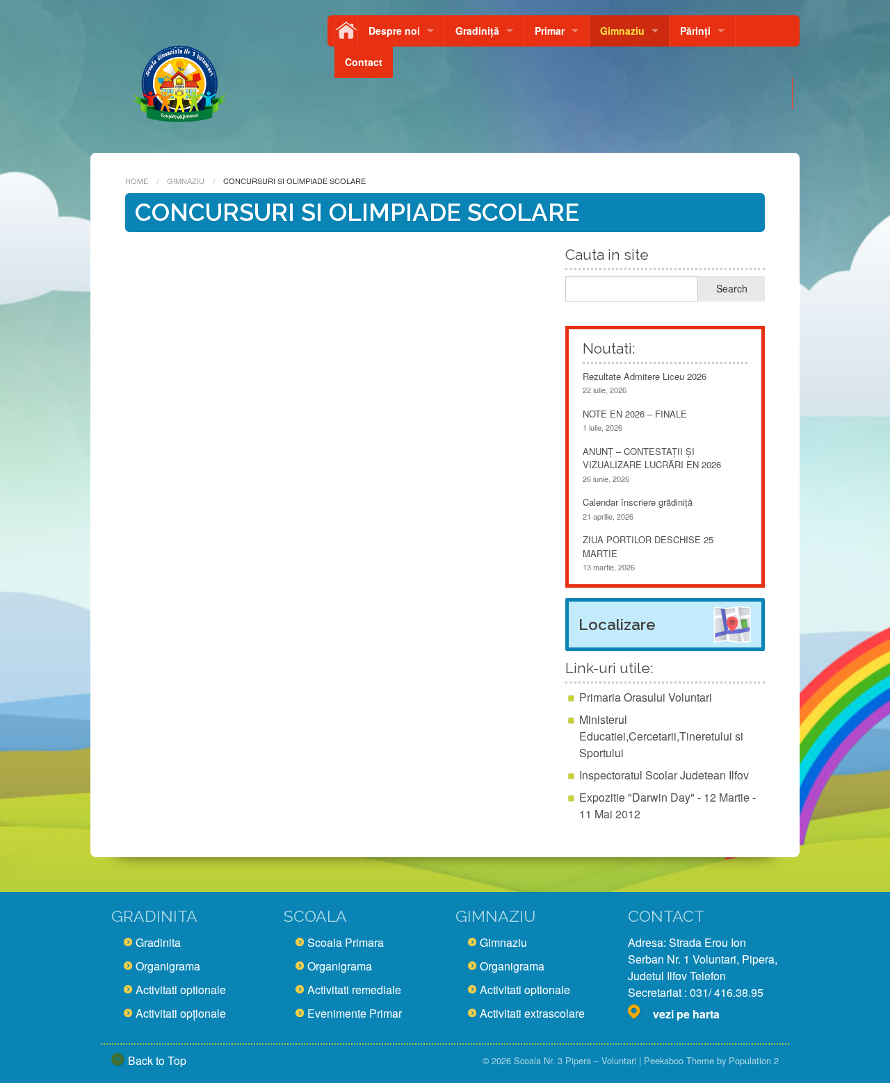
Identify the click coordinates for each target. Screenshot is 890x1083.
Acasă (346, 31)
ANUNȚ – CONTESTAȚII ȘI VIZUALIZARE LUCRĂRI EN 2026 (652, 458)
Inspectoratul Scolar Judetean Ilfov (664, 775)
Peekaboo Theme (679, 1060)
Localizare (617, 624)
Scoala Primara (345, 942)
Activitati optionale (181, 990)
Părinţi (695, 31)
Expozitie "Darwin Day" (637, 797)
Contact (363, 62)
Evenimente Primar (354, 1013)
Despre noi (394, 31)
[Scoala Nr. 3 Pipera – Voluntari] (179, 78)
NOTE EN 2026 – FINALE (635, 413)
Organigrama (168, 966)
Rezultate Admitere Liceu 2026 (644, 376)
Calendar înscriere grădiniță (638, 502)
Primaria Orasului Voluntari (645, 697)
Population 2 (754, 1060)
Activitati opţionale (181, 1013)
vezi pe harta (686, 1014)
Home (136, 180)
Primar (550, 31)
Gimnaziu (622, 31)
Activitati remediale (354, 990)
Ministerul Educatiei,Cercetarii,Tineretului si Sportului (661, 736)
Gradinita (158, 942)
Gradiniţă (477, 31)
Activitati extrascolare (532, 1013)
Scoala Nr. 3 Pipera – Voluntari (575, 1060)
